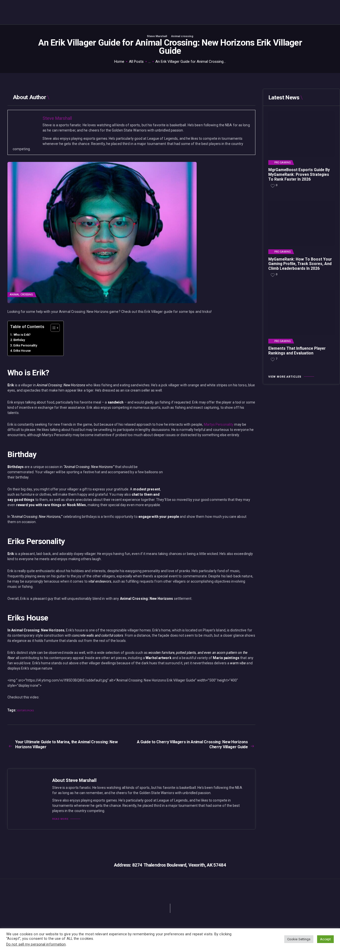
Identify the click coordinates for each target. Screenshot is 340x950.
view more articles (284, 376)
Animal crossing (182, 36)
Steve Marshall (157, 36)
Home (119, 61)
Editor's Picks (25, 710)
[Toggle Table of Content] (52, 328)
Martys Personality (219, 424)
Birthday (19, 340)
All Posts (136, 61)
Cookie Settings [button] (299, 939)
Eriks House (22, 350)
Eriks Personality (25, 345)
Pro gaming (282, 162)
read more (60, 819)
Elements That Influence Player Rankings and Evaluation (297, 350)
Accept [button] (325, 939)
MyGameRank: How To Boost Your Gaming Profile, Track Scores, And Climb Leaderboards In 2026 (300, 264)
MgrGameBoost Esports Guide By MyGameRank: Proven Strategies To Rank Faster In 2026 (299, 175)
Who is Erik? (22, 335)
